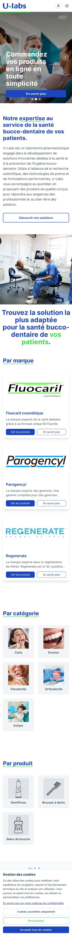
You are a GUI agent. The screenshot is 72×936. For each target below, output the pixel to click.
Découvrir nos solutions (36, 218)
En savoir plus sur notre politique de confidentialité (33, 903)
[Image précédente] (6, 57)
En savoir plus (36, 94)
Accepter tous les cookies (36, 929)
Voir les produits (20, 431)
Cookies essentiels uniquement (36, 911)
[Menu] (67, 6)
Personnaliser (36, 920)
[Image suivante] (65, 57)
